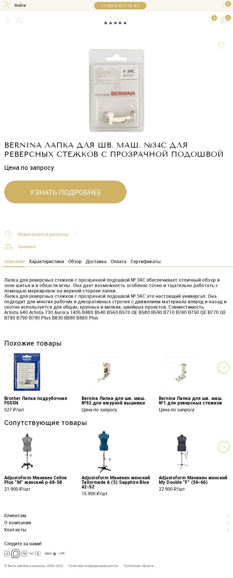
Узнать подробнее (65, 192)
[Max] (15, 553)
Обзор (75, 261)
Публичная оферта (138, 565)
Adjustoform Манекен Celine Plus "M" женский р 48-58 (35, 479)
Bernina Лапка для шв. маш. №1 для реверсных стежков (191, 400)
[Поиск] (19, 21)
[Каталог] (7, 21)
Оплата (118, 261)
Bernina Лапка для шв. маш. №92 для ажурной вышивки (113, 400)
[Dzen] (31, 553)
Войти (20, 5)
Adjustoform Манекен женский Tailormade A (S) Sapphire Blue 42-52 (116, 482)
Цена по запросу (99, 409)
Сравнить (27, 246)
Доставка (96, 261)
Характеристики (46, 261)
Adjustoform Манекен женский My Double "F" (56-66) (193, 479)
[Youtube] (38, 553)
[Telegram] (7, 553)
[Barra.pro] (115, 21)
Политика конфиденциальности (93, 565)
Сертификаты (146, 261)
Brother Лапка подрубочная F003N (35, 400)
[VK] (24, 553)
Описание (14, 261)
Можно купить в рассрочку (43, 234)
